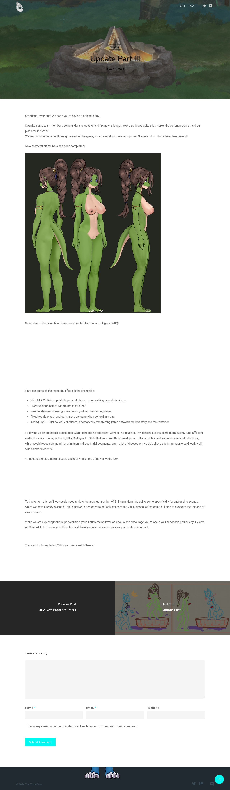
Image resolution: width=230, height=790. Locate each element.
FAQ (191, 6)
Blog (182, 6)
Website (153, 708)
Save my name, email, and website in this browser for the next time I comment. (83, 726)
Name (30, 708)
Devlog (115, 47)
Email (91, 708)
